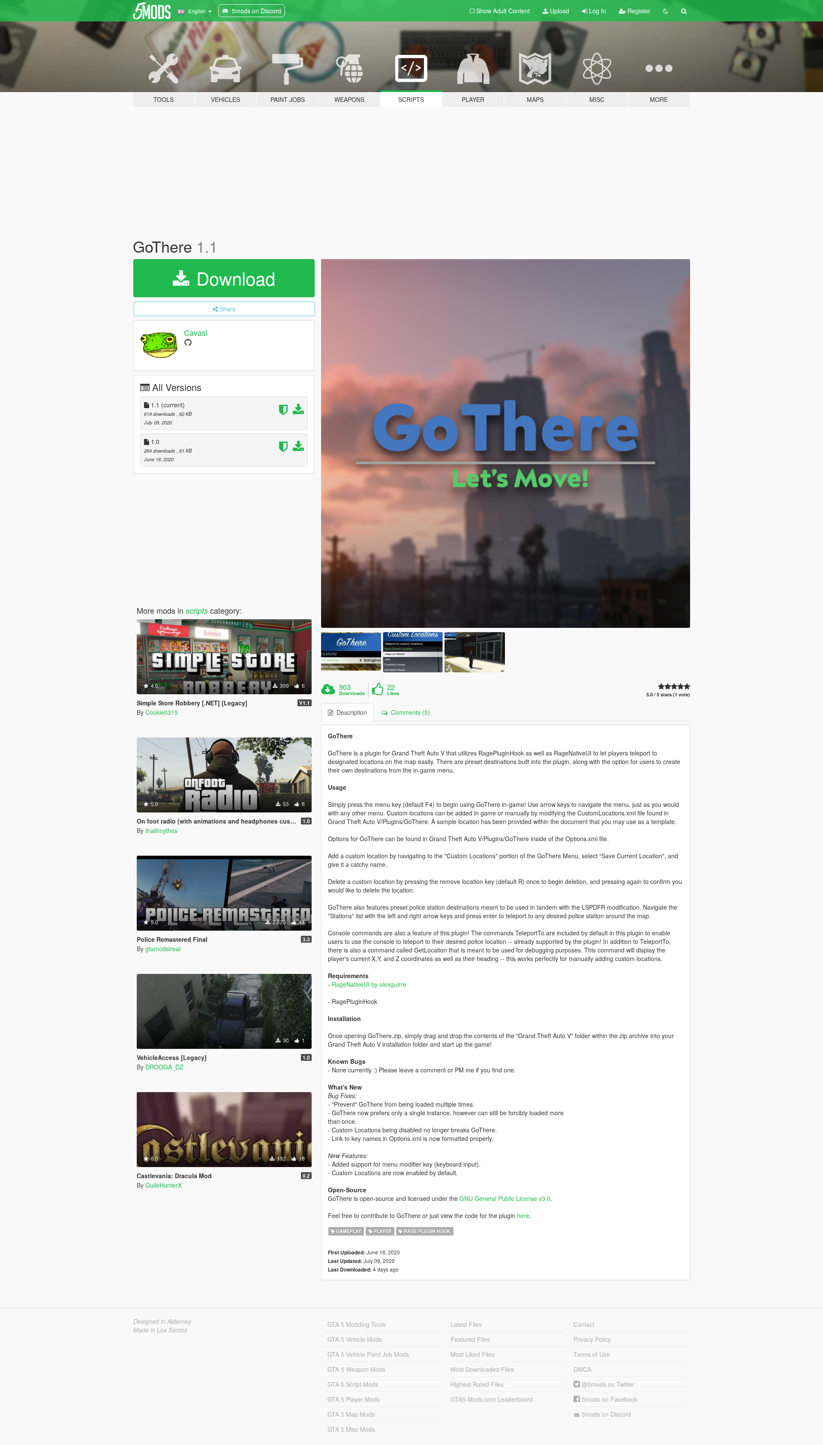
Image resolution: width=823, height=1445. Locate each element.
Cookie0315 (161, 712)
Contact (584, 1324)
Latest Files (466, 1324)
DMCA (582, 1369)
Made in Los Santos (160, 1330)
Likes (393, 693)
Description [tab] (350, 712)
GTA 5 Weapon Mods (356, 1369)
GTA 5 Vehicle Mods (354, 1339)
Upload (558, 10)
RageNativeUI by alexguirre (369, 984)
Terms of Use (592, 1354)
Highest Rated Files (477, 1384)
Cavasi (195, 332)
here (523, 1215)
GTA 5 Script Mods (352, 1384)
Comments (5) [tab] (408, 712)
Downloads (352, 693)
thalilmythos (161, 830)
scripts (197, 610)
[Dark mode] (666, 10)
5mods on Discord (605, 1414)
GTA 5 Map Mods (351, 1414)
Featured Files (470, 1339)
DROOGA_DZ (164, 1067)
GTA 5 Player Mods (353, 1399)
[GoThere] (506, 443)
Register (638, 10)
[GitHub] (188, 342)
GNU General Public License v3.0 (505, 1198)
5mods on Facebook (608, 1399)
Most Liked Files (473, 1354)
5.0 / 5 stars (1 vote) (668, 694)
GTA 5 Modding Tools (356, 1324)
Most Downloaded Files (482, 1369)
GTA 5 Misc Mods (351, 1429)
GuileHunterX (163, 1185)
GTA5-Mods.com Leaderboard (492, 1399)
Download (233, 278)
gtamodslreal (162, 948)
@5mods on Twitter (607, 1384)
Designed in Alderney (162, 1321)
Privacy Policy (592, 1339)
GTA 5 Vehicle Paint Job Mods (368, 1354)
